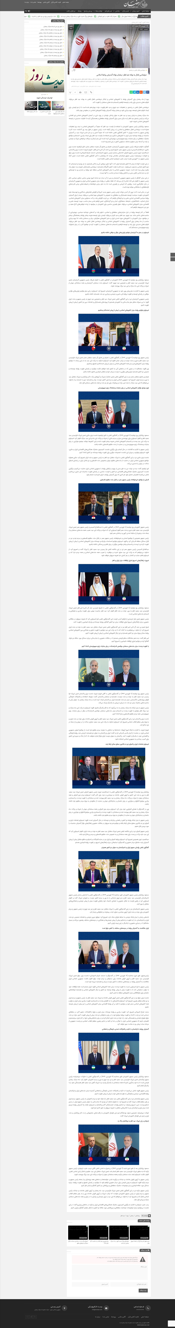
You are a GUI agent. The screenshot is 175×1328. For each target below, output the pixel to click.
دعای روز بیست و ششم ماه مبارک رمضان (50, 39)
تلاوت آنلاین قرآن (56, 2)
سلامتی (117, 11)
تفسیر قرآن (125, 11)
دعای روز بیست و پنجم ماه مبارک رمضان (51, 42)
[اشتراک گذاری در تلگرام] (134, 92)
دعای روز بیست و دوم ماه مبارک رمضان (51, 52)
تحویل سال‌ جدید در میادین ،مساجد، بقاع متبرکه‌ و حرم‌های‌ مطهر (78, 1242)
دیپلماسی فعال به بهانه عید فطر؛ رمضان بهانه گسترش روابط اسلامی (121, 75)
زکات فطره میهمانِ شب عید (74, 16)
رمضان (132, 1216)
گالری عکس (46, 2)
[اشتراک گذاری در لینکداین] (137, 92)
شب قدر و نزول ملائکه (32, 112)
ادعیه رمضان (135, 11)
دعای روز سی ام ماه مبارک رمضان (53, 26)
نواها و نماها (99, 11)
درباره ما (27, 2)
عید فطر (123, 1216)
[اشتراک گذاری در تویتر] (144, 92)
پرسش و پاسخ (88, 11)
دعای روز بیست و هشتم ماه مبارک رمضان (50, 33)
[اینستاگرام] (173, 259)
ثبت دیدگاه (143, 1290)
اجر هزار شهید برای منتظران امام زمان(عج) (58, 113)
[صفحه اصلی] (173, 255)
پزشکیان (137, 1216)
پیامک (79, 11)
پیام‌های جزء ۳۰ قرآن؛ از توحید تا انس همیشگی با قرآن (46, 16)
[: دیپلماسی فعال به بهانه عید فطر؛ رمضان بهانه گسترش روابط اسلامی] (85, 92)
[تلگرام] (31, 1317)
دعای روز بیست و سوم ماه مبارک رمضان (51, 49)
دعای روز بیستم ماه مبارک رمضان (53, 55)
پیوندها (40, 2)
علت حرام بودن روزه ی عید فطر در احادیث (134, 16)
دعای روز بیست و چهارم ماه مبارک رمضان (50, 46)
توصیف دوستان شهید (44, 97)
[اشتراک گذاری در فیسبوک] (147, 92)
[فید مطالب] (35, 1317)
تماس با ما (33, 2)
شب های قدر (108, 11)
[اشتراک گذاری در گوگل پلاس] (141, 92)
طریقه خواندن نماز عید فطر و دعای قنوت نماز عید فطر (102, 16)
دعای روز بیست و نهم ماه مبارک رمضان (51, 30)
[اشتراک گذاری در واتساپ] (131, 92)
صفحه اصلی (65, 2)
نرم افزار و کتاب (71, 11)
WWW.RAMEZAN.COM (143, 1325)
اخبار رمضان (135, 22)
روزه (127, 1216)
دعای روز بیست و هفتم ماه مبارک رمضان (50, 36)
